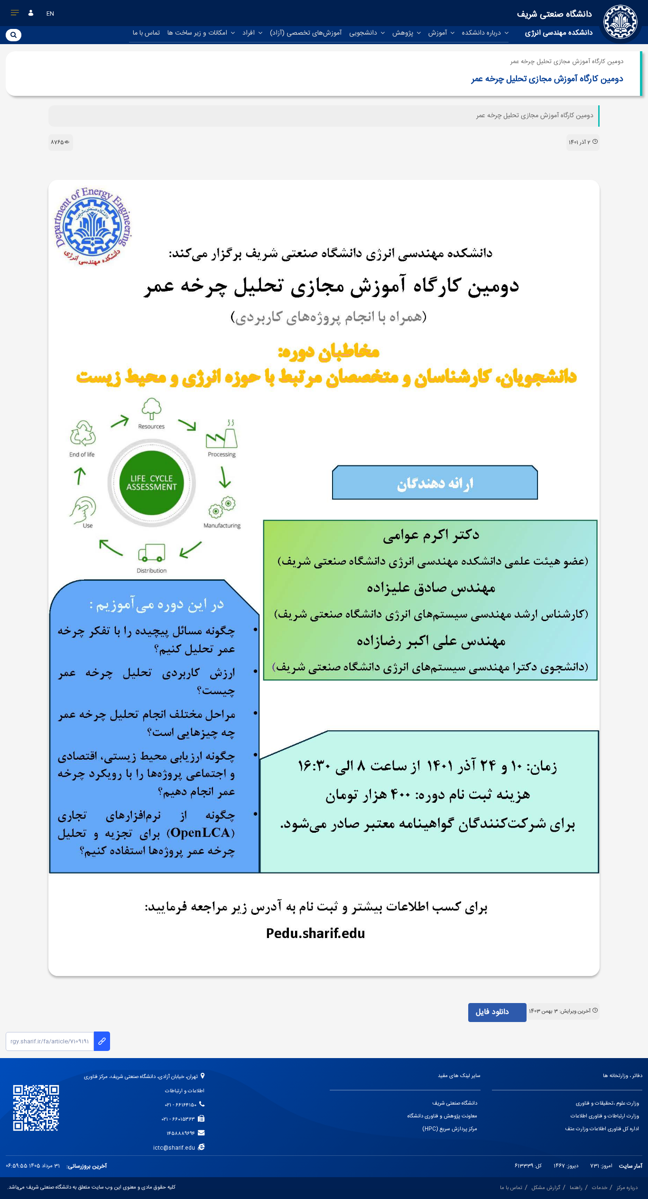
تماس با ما (146, 33)
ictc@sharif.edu (175, 1148)
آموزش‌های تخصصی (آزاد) (306, 33)
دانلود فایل (493, 1012)
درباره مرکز (627, 1188)
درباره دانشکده (482, 33)
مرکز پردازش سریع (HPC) (449, 1129)
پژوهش (403, 33)
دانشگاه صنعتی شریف (454, 1103)
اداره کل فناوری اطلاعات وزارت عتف (602, 1129)
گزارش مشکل (546, 1188)
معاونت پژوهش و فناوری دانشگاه (442, 1116)
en (50, 14)
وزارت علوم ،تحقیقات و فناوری (607, 1103)
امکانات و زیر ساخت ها (198, 33)
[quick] (15, 14)
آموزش (438, 33)
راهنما (576, 1188)
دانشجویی (364, 33)
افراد (249, 33)
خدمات (599, 1188)
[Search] (13, 34)
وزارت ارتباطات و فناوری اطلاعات (605, 1116)
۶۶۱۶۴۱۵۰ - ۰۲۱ (182, 1105)
